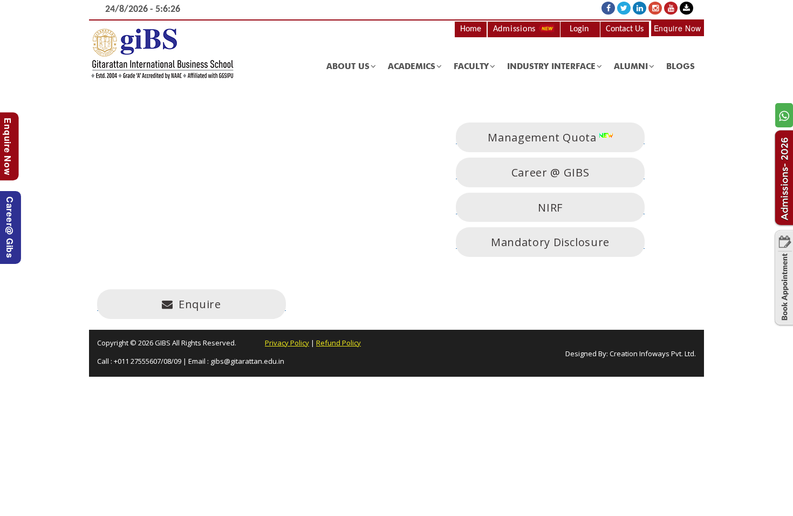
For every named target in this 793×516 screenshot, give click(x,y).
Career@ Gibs (10, 227)
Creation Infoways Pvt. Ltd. (653, 353)
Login (579, 29)
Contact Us (625, 29)
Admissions (515, 29)
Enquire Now (677, 28)
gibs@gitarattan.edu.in (247, 361)
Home (470, 29)
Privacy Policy (287, 343)
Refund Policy (338, 343)
